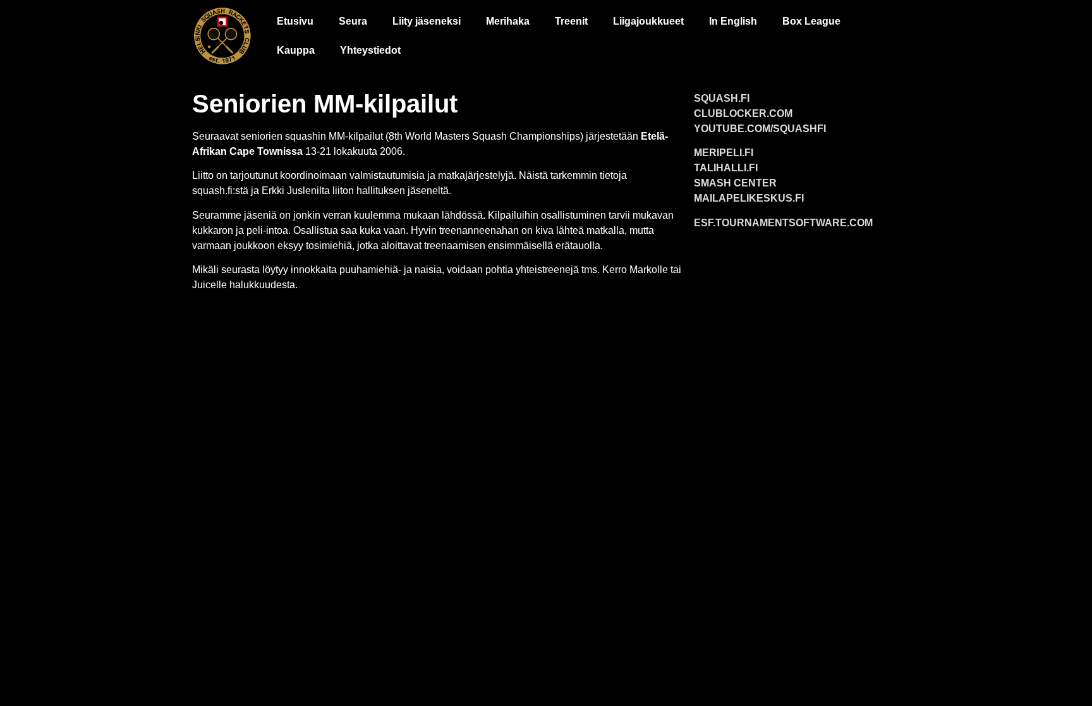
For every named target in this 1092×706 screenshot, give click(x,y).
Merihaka (508, 21)
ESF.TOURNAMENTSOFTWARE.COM (783, 222)
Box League (811, 21)
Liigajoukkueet (648, 21)
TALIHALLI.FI (726, 167)
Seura (353, 21)
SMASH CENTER (735, 183)
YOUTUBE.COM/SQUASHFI (760, 128)
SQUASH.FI (721, 98)
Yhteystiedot (370, 50)
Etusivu (295, 21)
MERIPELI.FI (723, 152)
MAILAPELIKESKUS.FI (749, 198)
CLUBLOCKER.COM (743, 113)
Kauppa (296, 50)
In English (733, 21)
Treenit (571, 21)
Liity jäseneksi (426, 21)
